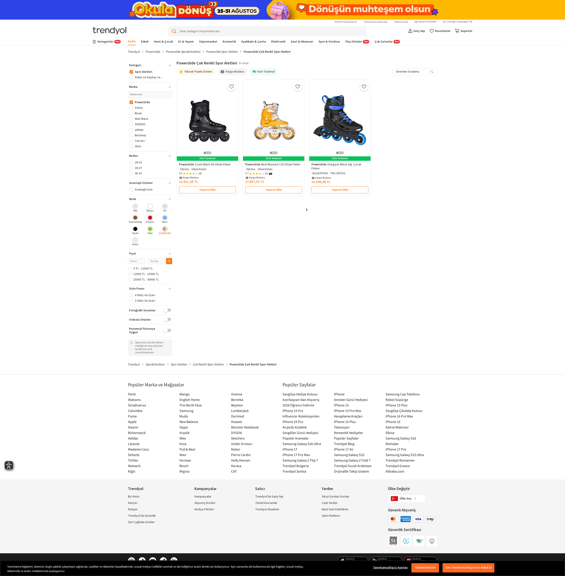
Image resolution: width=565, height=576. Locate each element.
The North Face (190, 405)
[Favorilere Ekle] (231, 86)
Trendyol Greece (398, 466)
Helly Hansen (240, 460)
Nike (182, 438)
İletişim (132, 509)
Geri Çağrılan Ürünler (141, 522)
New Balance (188, 421)
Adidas (133, 438)
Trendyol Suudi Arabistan (353, 466)
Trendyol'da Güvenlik (142, 516)
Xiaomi (133, 427)
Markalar (392, 443)
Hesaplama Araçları (348, 416)
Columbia (135, 410)
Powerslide (153, 51)
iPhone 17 (289, 449)
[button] (150, 65)
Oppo (183, 427)
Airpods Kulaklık (294, 427)
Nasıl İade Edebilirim (335, 509)
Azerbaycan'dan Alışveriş (300, 399)
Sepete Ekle (207, 190)
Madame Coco (138, 449)
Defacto (133, 455)
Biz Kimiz (134, 496)
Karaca (236, 466)
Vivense (236, 394)
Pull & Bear (187, 449)
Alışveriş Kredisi (204, 503)
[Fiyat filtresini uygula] (169, 261)
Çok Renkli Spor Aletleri (208, 364)
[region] (282, 568)
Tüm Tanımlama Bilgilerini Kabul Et (468, 568)
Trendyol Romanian (400, 460)
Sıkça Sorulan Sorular (335, 496)
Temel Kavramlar (266, 503)
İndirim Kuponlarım (346, 22)
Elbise (390, 432)
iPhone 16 (393, 421)
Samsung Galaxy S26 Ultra (301, 443)
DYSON (236, 432)
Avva (182, 443)
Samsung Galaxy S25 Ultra (405, 455)
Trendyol (134, 51)
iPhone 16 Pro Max (399, 416)
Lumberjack (240, 410)
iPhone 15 (341, 405)
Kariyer (132, 503)
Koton (235, 449)
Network (134, 466)
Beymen (237, 405)
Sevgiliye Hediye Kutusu (300, 394)
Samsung (186, 410)
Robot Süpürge (397, 399)
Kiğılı (131, 471)
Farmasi (185, 460)
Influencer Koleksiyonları (301, 416)
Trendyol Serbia (294, 471)
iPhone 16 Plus (345, 421)
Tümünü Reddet (425, 568)
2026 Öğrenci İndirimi (298, 405)
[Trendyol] (109, 31)
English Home (189, 399)
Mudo (183, 416)
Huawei (236, 421)
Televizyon (342, 427)
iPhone (339, 394)
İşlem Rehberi (331, 516)
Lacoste (133, 443)
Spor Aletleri (179, 364)
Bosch (183, 466)
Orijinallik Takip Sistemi (351, 471)
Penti (132, 394)
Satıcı (260, 489)
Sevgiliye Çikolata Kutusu (404, 410)
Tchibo (133, 460)
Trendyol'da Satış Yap (375, 22)
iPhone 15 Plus (396, 405)
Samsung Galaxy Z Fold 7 (352, 460)
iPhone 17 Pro (396, 449)
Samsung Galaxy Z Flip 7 (300, 460)
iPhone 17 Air (344, 449)
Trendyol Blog (344, 443)
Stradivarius (137, 405)
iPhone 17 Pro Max (296, 455)
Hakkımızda (401, 22)
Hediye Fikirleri (204, 509)
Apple (132, 421)
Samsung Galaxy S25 (349, 455)
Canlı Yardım (329, 503)
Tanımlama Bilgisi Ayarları (390, 568)
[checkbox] (135, 208)
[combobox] (415, 71)
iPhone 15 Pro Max (347, 410)
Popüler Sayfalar (346, 438)
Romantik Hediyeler (348, 432)
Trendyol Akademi (267, 509)
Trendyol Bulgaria (295, 466)
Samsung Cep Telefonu (403, 394)
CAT (234, 471)
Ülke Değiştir (399, 489)
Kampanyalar (202, 496)
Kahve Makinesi (397, 427)
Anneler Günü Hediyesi (351, 399)
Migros (184, 471)
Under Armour (241, 443)
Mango (184, 394)
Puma (132, 416)
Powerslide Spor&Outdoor (183, 51)
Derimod (237, 416)
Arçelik (184, 432)
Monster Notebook (245, 427)
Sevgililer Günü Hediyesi (300, 432)
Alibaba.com (395, 471)
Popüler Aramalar (295, 438)
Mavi (182, 455)
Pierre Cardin (241, 455)
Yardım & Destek (427, 21)
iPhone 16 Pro (292, 421)
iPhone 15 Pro (292, 410)
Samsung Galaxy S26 (401, 438)
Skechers (238, 438)
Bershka (237, 399)
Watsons (134, 399)
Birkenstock (137, 432)
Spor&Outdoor (155, 364)
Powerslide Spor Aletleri (222, 51)
